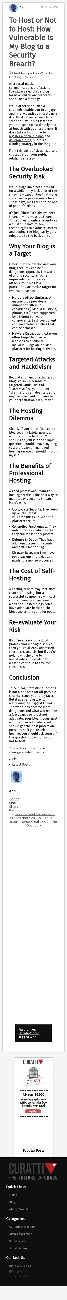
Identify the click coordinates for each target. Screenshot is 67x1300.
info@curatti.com (20, 1265)
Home (13, 1195)
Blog (12, 1202)
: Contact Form (17, 1276)
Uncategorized (29, 1033)
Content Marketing (22, 1226)
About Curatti (18, 1209)
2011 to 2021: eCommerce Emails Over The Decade (33, 821)
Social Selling (18, 1248)
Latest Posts (21, 764)
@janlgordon (17, 1271)
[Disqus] (33, 876)
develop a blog (20, 140)
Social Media (17, 1241)
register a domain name (26, 136)
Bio (14, 759)
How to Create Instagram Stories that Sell (32, 816)
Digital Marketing (21, 1234)
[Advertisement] (33, 1132)
